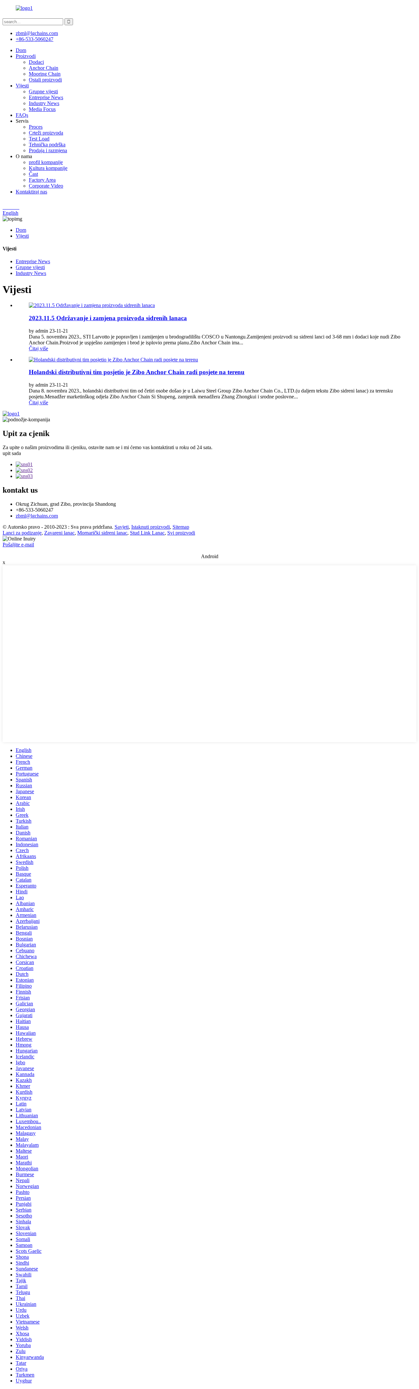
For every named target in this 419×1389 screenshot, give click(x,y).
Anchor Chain (43, 68)
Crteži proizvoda (46, 133)
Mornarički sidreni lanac (102, 533)
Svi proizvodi (181, 533)
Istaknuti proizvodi (150, 527)
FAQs (22, 115)
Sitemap (181, 527)
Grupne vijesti (43, 91)
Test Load (39, 138)
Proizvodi (26, 56)
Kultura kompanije (48, 168)
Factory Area (42, 180)
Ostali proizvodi (45, 79)
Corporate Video (46, 186)
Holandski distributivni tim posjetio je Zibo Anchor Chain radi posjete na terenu (137, 372)
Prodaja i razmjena (48, 150)
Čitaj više (38, 348)
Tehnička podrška (47, 144)
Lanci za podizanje (22, 533)
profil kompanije (46, 162)
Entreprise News (46, 97)
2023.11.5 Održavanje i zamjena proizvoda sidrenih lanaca (108, 318)
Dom (21, 50)
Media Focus (42, 109)
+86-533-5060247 (34, 39)
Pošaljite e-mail (18, 544)
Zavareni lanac (59, 533)
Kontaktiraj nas (31, 191)
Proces (36, 127)
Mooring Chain (45, 74)
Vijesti (22, 85)
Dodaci (36, 62)
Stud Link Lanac (147, 533)
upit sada (12, 453)
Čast (33, 174)
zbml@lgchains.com (37, 33)
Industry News (44, 103)
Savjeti (122, 527)
